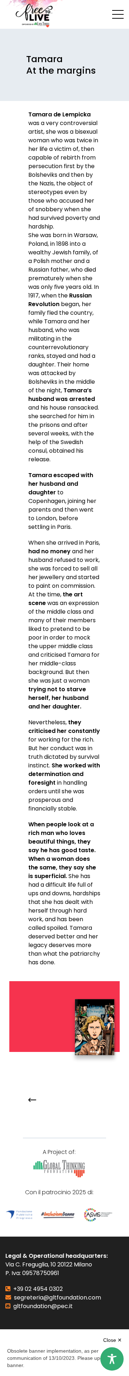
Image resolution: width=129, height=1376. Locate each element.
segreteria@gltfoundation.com (57, 1297)
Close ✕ (112, 1340)
